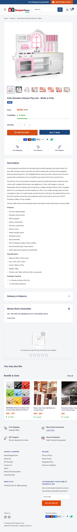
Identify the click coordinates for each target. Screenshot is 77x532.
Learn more (11, 318)
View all (70, 376)
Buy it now (55, 132)
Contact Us (8, 465)
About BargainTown (11, 455)
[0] (71, 9)
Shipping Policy (47, 462)
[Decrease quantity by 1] (19, 125)
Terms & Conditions (49, 465)
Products (12, 18)
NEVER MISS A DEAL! (63, 2)
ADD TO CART (23, 132)
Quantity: (10, 125)
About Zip (7, 459)
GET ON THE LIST (51, 503)
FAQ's (6, 468)
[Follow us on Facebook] (5, 517)
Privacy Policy (47, 455)
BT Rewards (8, 462)
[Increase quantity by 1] (30, 125)
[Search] (60, 9)
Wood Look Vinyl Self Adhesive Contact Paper (44, 409)
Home (6, 18)
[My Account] (67, 9)
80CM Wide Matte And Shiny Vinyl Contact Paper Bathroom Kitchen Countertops (17, 409)
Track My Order (9, 475)
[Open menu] (5, 9)
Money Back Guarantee (12, 471)
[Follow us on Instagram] (9, 517)
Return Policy (47, 459)
